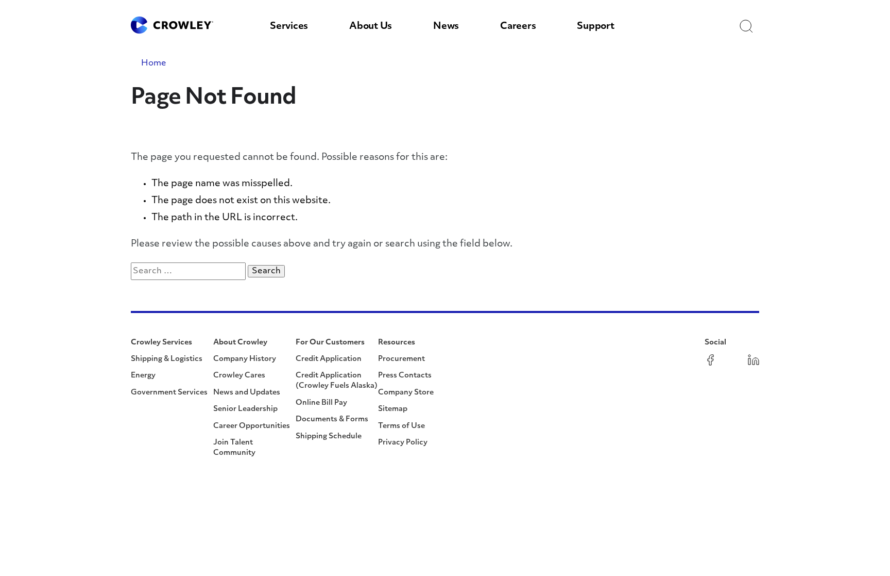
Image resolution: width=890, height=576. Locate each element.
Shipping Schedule (329, 436)
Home (153, 63)
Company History (244, 359)
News (446, 26)
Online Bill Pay (321, 403)
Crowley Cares (239, 376)
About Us (370, 26)
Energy (143, 376)
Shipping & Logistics (166, 359)
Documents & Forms (332, 419)
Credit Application (329, 359)
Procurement (401, 359)
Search (268, 271)
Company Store (406, 393)
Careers (518, 26)
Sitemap (392, 409)
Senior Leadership (245, 409)
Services (289, 26)
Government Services (169, 393)
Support (595, 26)
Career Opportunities (251, 426)
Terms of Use (401, 426)
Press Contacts (405, 376)
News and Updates (246, 393)
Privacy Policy (402, 443)
